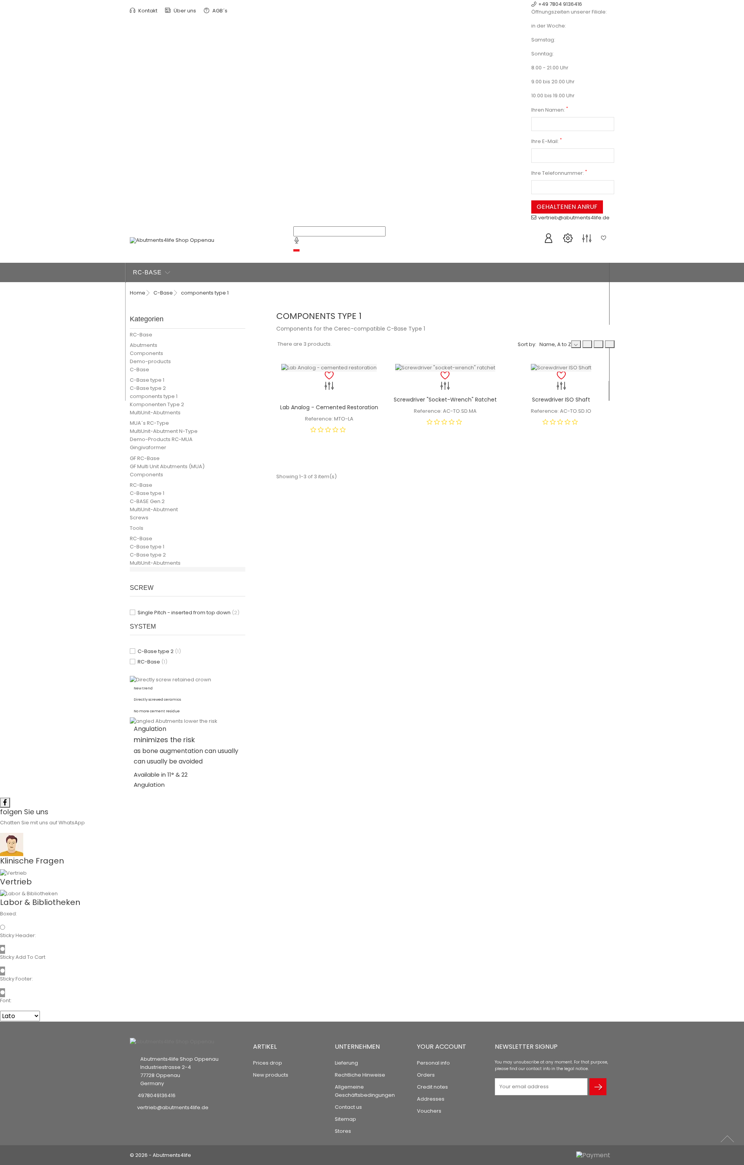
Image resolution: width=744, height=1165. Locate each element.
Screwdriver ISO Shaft (561, 399)
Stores (343, 1131)
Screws (139, 517)
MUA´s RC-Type (149, 423)
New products (270, 1075)
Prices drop (267, 1063)
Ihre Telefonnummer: (559, 173)
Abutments (143, 345)
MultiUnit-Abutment (154, 509)
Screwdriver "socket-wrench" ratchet (445, 399)
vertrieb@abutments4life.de (574, 217)
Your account (441, 1046)
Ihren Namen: (549, 110)
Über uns (184, 10)
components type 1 (153, 396)
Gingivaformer (148, 447)
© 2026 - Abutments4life (160, 1155)
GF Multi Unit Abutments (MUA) (167, 466)
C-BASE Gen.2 (147, 501)
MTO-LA (343, 418)
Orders (426, 1075)
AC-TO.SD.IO (575, 411)
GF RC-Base (145, 458)
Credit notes (432, 1087)
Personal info (433, 1063)
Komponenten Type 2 (157, 404)
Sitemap (345, 1119)
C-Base (145, 292)
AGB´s (219, 10)
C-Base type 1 (147, 380)
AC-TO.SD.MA (460, 411)
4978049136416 (157, 1095)
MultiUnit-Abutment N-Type (164, 431)
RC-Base (148, 272)
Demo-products (150, 361)
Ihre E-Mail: (546, 141)
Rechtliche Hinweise (360, 1075)
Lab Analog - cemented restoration (329, 407)
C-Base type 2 (148, 388)
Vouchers (429, 1111)
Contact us (348, 1107)
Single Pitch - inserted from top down (188, 612)
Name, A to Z (555, 344)
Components (146, 353)
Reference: (319, 418)
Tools (136, 528)
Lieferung (346, 1063)
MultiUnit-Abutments (155, 412)
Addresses (430, 1099)
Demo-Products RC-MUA (161, 439)
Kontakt (147, 10)
